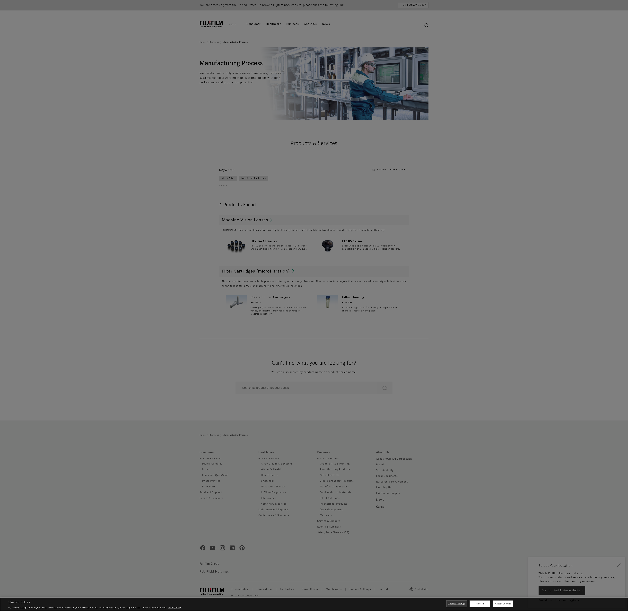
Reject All (479, 604)
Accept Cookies (503, 604)
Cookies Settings (456, 604)
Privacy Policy (174, 608)
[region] (314, 604)
